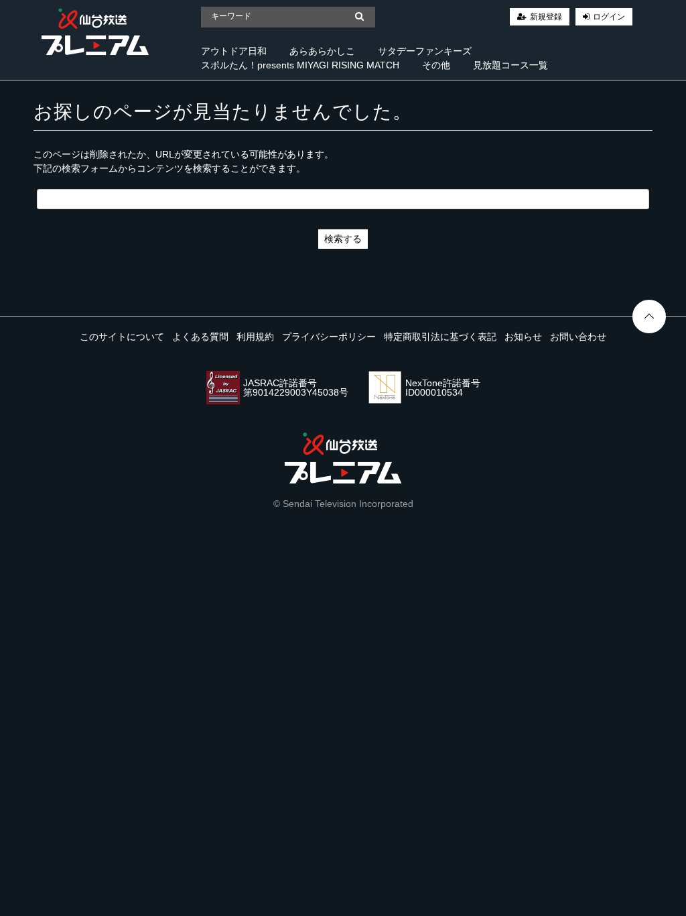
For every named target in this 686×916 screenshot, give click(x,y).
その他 (436, 65)
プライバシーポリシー (329, 336)
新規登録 (546, 16)
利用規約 (255, 336)
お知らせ (523, 336)
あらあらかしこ (322, 51)
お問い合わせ (578, 336)
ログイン (609, 16)
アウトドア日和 (234, 51)
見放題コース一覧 (510, 65)
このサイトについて (122, 336)
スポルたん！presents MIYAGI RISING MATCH (300, 65)
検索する (343, 238)
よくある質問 (200, 336)
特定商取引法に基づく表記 (440, 336)
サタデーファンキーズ (425, 51)
